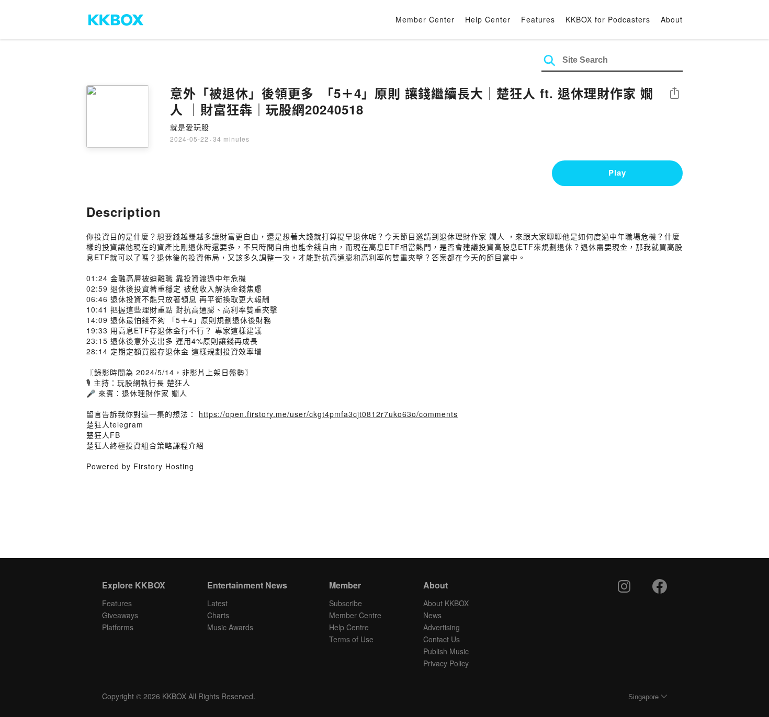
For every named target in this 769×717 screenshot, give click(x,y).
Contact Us (441, 639)
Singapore (643, 697)
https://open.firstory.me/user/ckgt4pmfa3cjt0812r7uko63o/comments (328, 414)
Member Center (425, 19)
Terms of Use (351, 639)
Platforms (117, 627)
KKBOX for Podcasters (608, 19)
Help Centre (349, 627)
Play (617, 172)
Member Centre (355, 615)
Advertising (441, 627)
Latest (217, 603)
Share (674, 94)
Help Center (488, 19)
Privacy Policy (446, 663)
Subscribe (345, 603)
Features (538, 19)
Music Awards (230, 627)
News (432, 615)
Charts (218, 615)
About (672, 19)
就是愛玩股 (189, 127)
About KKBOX (446, 603)
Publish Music (446, 651)
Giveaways (120, 615)
